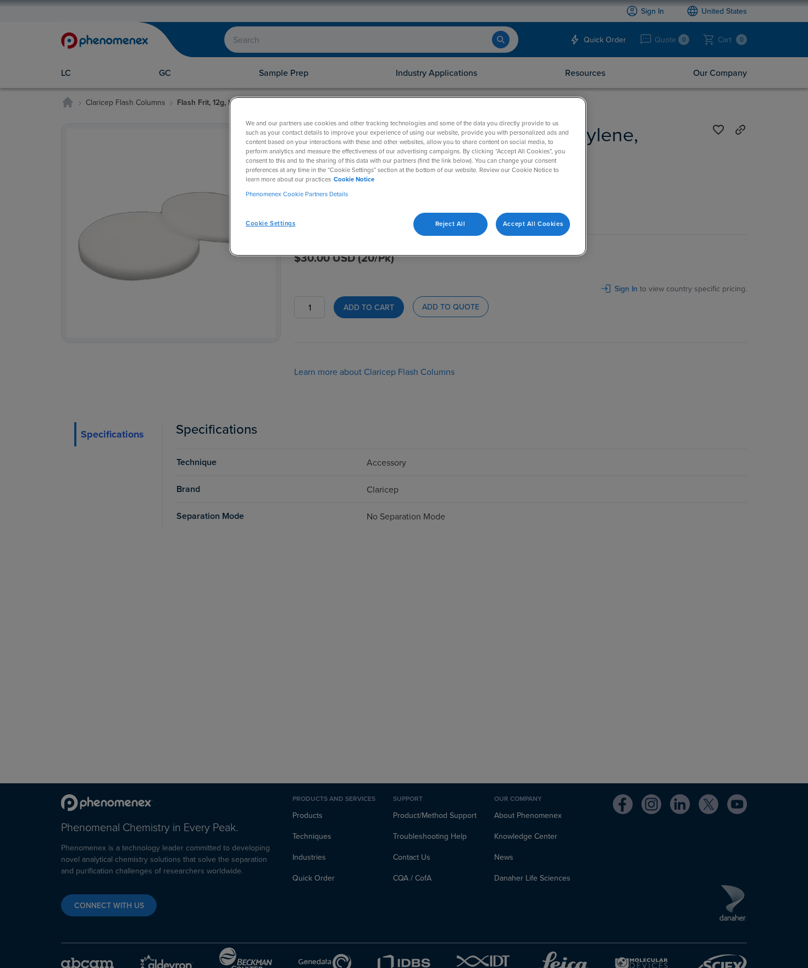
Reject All (450, 224)
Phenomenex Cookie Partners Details (297, 194)
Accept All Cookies (533, 224)
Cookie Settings (271, 223)
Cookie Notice (354, 179)
